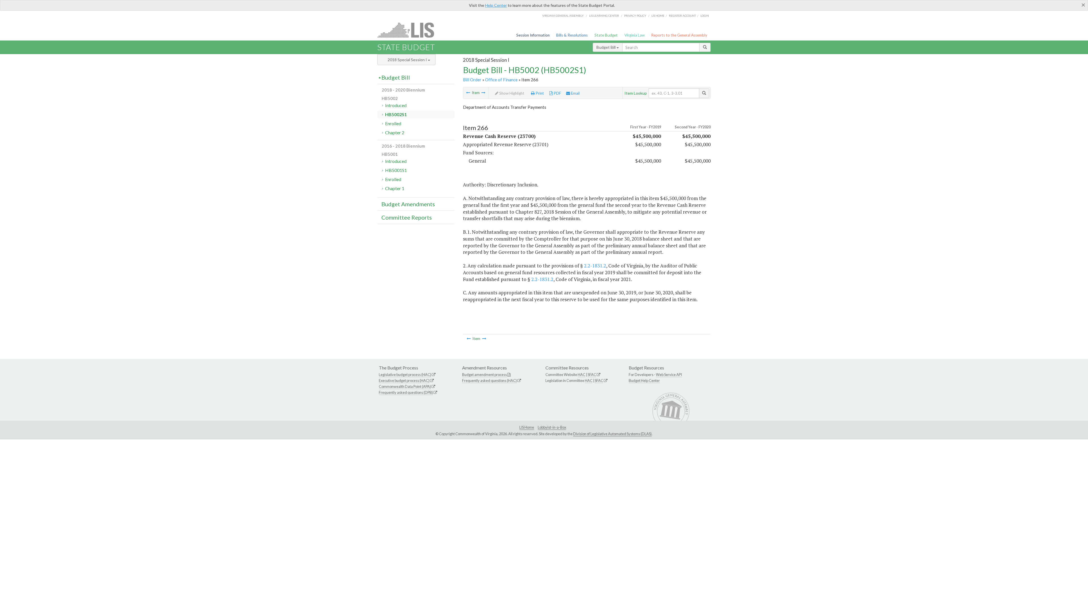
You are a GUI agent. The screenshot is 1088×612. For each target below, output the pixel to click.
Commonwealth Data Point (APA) (405, 386)
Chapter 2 (394, 132)
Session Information (533, 35)
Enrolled (393, 123)
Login (704, 15)
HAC (581, 374)
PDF (557, 93)
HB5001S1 (396, 170)
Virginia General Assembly (563, 15)
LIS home (657, 15)
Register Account (682, 15)
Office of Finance (501, 79)
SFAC (592, 374)
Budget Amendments (408, 204)
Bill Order (472, 79)
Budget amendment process (484, 374)
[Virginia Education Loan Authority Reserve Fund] (483, 92)
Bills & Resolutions (572, 35)
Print (539, 93)
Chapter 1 (394, 188)
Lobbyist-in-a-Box (552, 427)
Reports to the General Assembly (679, 35)
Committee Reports (406, 217)
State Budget (606, 35)
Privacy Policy (635, 15)
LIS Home (526, 427)
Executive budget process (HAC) (404, 380)
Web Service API (669, 374)
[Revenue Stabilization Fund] (468, 92)
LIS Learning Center (604, 15)
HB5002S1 (396, 114)
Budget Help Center (644, 380)
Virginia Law (634, 35)
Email (575, 93)
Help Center (496, 5)
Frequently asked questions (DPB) (406, 392)
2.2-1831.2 (595, 265)
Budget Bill (606, 47)
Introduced (396, 105)
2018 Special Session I (408, 59)
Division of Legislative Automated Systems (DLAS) (612, 434)
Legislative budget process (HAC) (405, 374)
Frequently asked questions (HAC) (489, 380)
